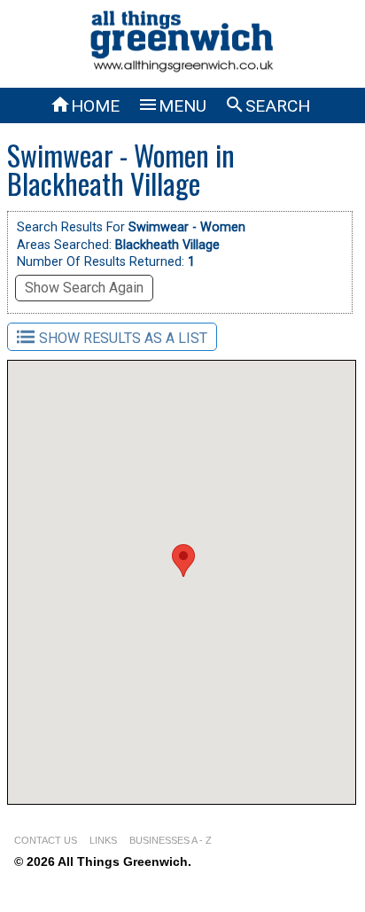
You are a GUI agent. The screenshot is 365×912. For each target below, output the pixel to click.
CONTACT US (45, 840)
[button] (183, 560)
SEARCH (267, 106)
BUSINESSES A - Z (170, 840)
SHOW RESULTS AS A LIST (123, 338)
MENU (171, 106)
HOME (85, 106)
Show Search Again (84, 287)
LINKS (103, 840)
